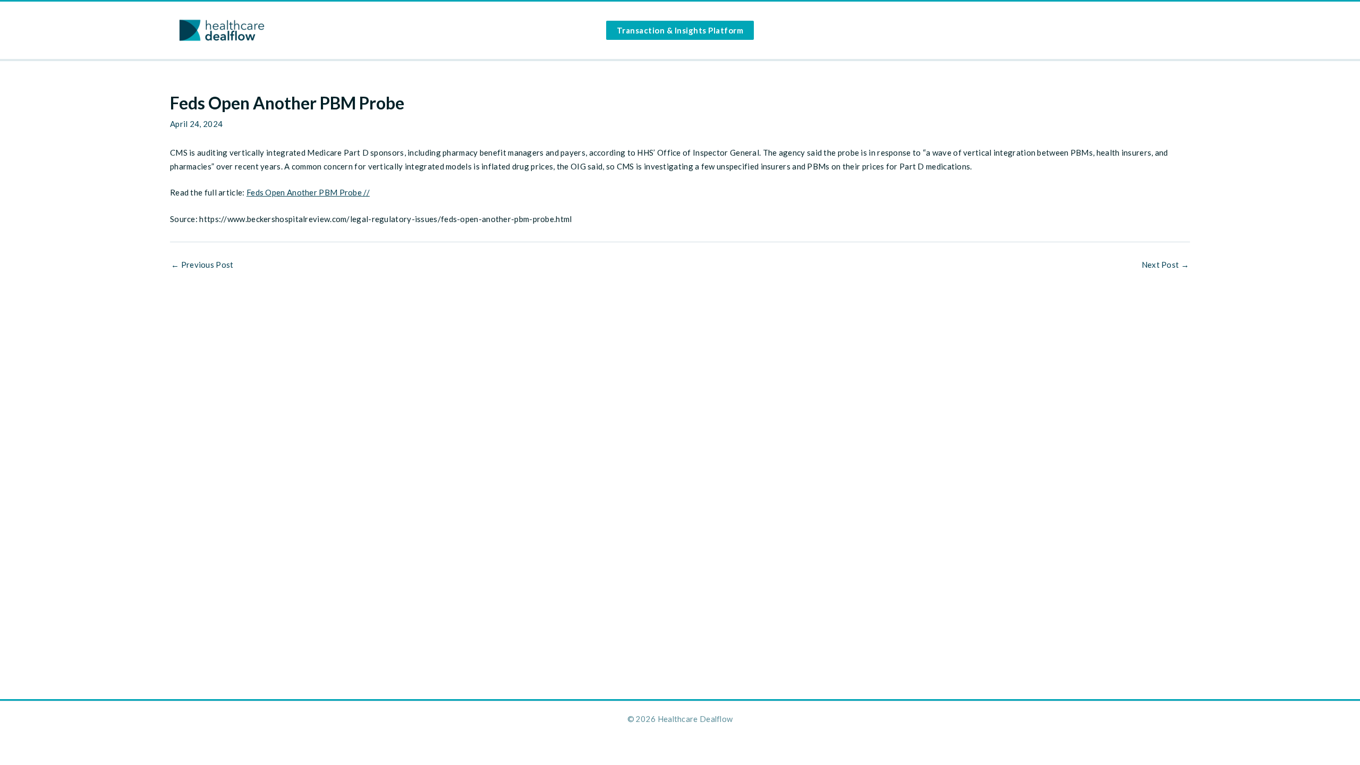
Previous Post (202, 265)
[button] (680, 30)
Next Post (1165, 265)
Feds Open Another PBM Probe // (308, 192)
